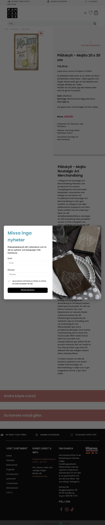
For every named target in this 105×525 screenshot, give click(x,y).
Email (10, 258)
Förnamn (11, 270)
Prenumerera (28, 290)
